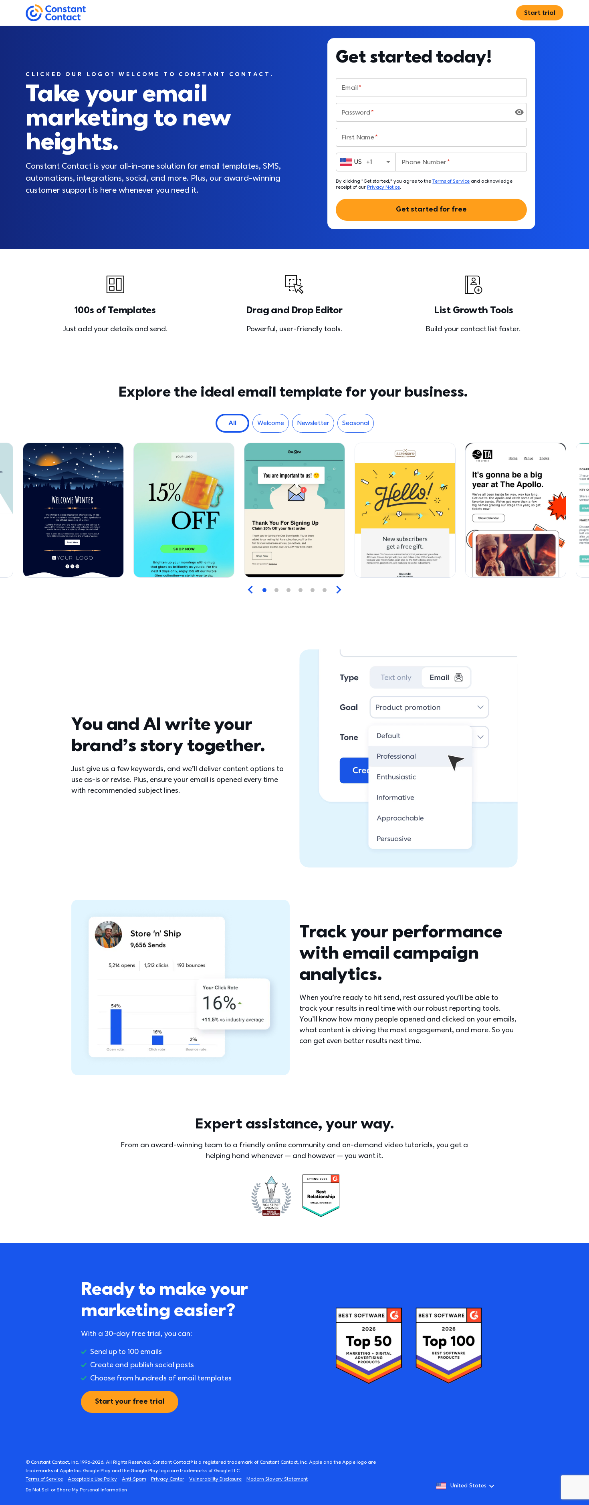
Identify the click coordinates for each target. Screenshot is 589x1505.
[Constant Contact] (56, 13)
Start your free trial (129, 1401)
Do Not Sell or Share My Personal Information (76, 1490)
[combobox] (366, 162)
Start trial (539, 12)
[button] (232, 423)
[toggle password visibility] (519, 112)
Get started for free (431, 209)
